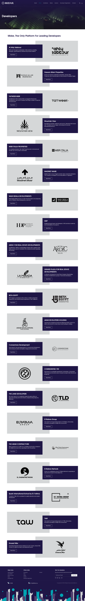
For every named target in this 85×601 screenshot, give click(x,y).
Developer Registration (28, 578)
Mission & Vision (11, 575)
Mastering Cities (11, 572)
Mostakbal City (10, 578)
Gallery (25, 575)
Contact (40, 572)
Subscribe (74, 575)
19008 (11, 583)
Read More (12, 54)
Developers (26, 572)
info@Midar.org (34, 583)
